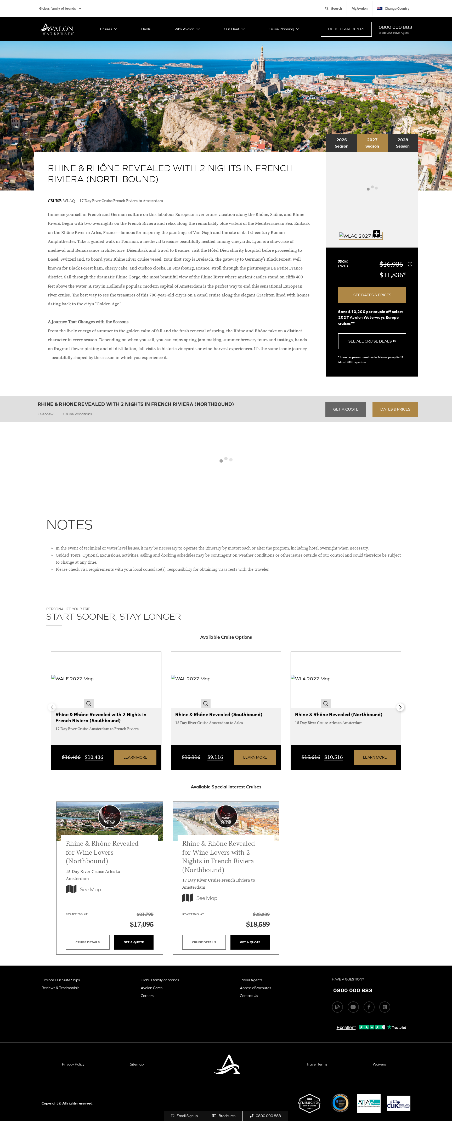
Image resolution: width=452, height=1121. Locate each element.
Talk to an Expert (346, 29)
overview (45, 414)
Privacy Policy (73, 1064)
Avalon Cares (151, 988)
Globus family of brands (57, 8)
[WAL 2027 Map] (191, 680)
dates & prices (395, 409)
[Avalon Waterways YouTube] (353, 1006)
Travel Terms (317, 1064)
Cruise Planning (281, 29)
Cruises (106, 29)
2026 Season (341, 142)
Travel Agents (251, 980)
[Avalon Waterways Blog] (337, 1006)
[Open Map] (361, 236)
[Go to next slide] (400, 707)
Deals (145, 29)
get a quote (345, 409)
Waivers (379, 1064)
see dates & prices (372, 295)
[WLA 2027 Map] (311, 680)
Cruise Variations (77, 414)
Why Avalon (184, 29)
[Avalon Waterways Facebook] (369, 1006)
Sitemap (137, 1064)
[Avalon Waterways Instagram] (384, 1006)
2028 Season (403, 142)
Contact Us (249, 996)
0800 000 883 (395, 27)
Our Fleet (231, 29)
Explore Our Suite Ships (61, 980)
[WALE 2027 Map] (72, 680)
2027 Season (372, 142)
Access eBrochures (255, 988)
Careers (147, 996)
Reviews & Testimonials (60, 988)
